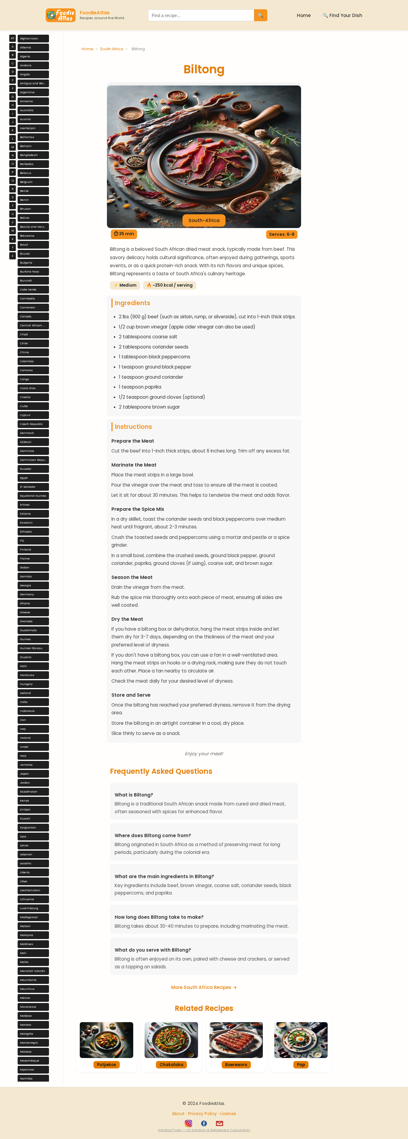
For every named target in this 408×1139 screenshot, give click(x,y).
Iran (23, 720)
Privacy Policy (203, 1114)
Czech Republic (31, 424)
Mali (23, 953)
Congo (24, 379)
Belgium (26, 182)
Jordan (25, 783)
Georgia (25, 585)
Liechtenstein (30, 890)
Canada (25, 316)
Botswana (27, 236)
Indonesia (27, 711)
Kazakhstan (28, 792)
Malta (24, 962)
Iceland (25, 693)
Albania (25, 47)
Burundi (26, 280)
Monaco (25, 1025)
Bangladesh (29, 155)
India (23, 702)
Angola (25, 74)
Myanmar (27, 1069)
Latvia (24, 845)
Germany (27, 594)
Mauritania (28, 980)
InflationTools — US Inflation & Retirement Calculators (204, 1130)
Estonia (25, 514)
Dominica (27, 451)
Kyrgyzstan (28, 827)
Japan (24, 774)
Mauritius (27, 989)
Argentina (27, 92)
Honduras (27, 675)
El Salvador (28, 487)
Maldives (26, 944)
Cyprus (25, 415)
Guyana (25, 657)
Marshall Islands (32, 971)
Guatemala (28, 630)
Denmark (27, 433)
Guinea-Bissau (31, 648)
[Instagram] (188, 1123)
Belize (24, 191)
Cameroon (27, 307)
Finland (25, 549)
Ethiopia (26, 531)
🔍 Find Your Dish (342, 15)
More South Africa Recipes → (204, 987)
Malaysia (26, 935)
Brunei (25, 254)
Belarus (25, 173)
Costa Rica (28, 388)
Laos (23, 836)
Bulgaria (26, 263)
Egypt (24, 478)
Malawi (25, 926)
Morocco (25, 1052)
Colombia (27, 361)
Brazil (24, 245)
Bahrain (26, 146)
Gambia (26, 576)
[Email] (219, 1123)
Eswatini (26, 523)
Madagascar (29, 917)
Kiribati (25, 809)
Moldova (26, 1016)
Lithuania (27, 899)
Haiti (23, 666)
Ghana (25, 603)
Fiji (22, 540)
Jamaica (26, 765)
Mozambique (29, 1060)
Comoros (26, 370)
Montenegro (29, 1043)
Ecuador (25, 469)
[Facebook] (204, 1123)
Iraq (23, 729)
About (179, 1114)
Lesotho (25, 863)
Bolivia (24, 218)
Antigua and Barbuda (34, 83)
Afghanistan (29, 38)
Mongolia (26, 1034)
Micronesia (28, 1007)
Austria (25, 119)
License (228, 1114)
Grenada (26, 621)
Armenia (26, 101)
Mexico (25, 998)
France (25, 558)
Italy (23, 756)
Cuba (24, 406)
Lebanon (26, 854)
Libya (23, 881)
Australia (26, 110)
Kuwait (25, 818)
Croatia (25, 397)
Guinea (25, 639)
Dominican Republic (34, 460)
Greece (25, 612)
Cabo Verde (28, 289)
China (24, 352)
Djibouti (25, 442)
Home (304, 15)
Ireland (25, 738)
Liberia (25, 872)
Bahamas (27, 137)
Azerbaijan (28, 128)
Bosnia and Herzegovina (34, 227)
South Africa (112, 49)
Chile (24, 343)
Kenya (24, 800)
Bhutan (25, 209)
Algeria (25, 56)
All (12, 38)
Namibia (26, 1078)
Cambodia (27, 298)
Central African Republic (34, 325)
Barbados (26, 164)
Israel (24, 747)
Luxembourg (29, 908)
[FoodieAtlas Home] (61, 15)
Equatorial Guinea (33, 496)
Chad (24, 334)
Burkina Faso (29, 271)
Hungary (26, 684)
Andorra (25, 65)
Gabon (24, 567)
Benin (24, 200)
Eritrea (25, 505)
